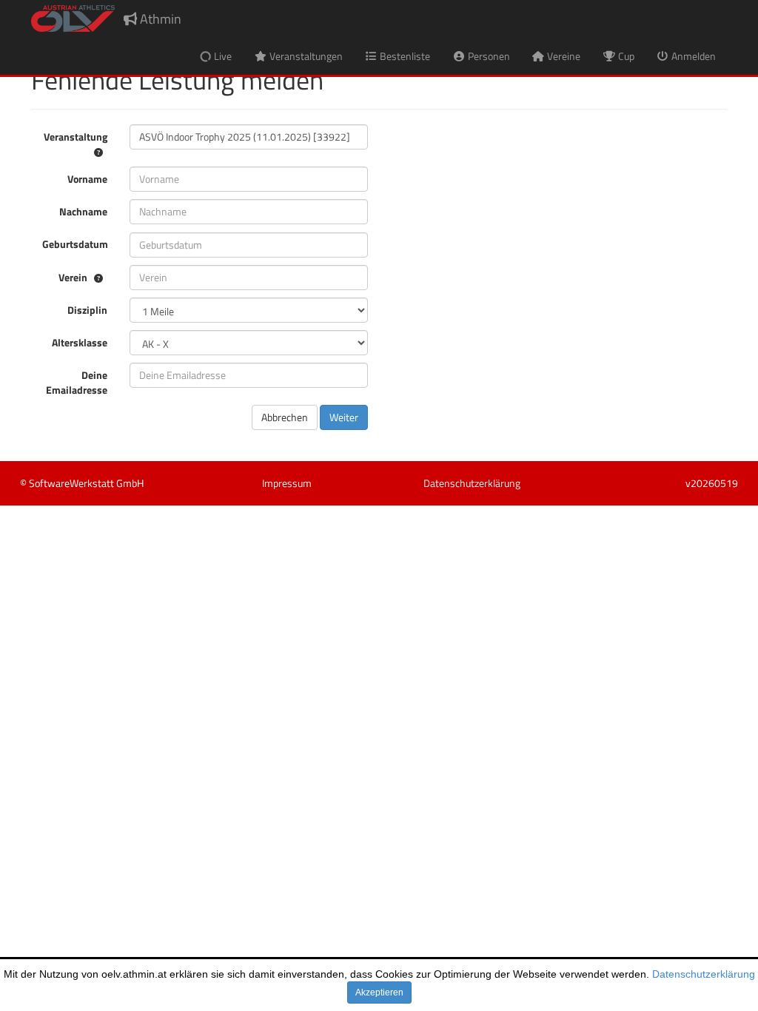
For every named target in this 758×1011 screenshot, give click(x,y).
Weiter (343, 417)
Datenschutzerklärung (703, 974)
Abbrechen (284, 417)
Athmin (159, 19)
